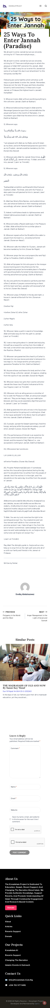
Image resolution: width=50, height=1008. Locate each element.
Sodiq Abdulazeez (25, 594)
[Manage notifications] (44, 1003)
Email (14, 798)
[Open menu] (40, 6)
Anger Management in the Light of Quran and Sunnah (37, 616)
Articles (8, 927)
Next (47, 673)
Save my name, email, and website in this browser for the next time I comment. (25, 819)
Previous (3, 673)
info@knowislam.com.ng (21, 980)
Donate (10, 908)
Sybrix (37, 1003)
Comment (15, 748)
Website (14, 810)
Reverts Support (13, 931)
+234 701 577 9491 (17, 985)
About (8, 922)
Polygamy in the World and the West (11, 615)
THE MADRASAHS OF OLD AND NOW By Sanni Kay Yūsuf (24, 686)
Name (14, 787)
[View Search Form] (46, 6)
